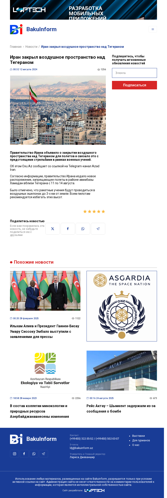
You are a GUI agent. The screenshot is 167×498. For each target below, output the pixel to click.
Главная (16, 46)
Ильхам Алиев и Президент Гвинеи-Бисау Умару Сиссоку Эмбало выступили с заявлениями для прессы (44, 331)
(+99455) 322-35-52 (81, 438)
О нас (135, 445)
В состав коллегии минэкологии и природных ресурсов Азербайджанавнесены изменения (39, 411)
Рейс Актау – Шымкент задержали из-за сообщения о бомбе (121, 408)
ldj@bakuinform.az (81, 448)
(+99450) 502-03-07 (107, 438)
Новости (31, 46)
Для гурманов (141, 440)
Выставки (138, 435)
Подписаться (134, 85)
